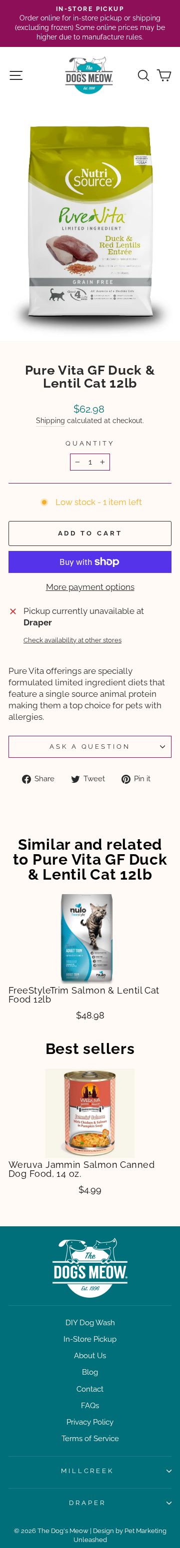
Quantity (90, 443)
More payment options (90, 587)
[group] (90, 958)
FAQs (90, 1405)
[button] (20, 929)
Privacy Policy (90, 1422)
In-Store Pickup (90, 1339)
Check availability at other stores (73, 640)
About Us (90, 1355)
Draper (87, 1503)
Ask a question (90, 746)
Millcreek (87, 1471)
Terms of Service (90, 1438)
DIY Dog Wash (90, 1322)
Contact (90, 1389)
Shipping (50, 421)
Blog (90, 1372)
